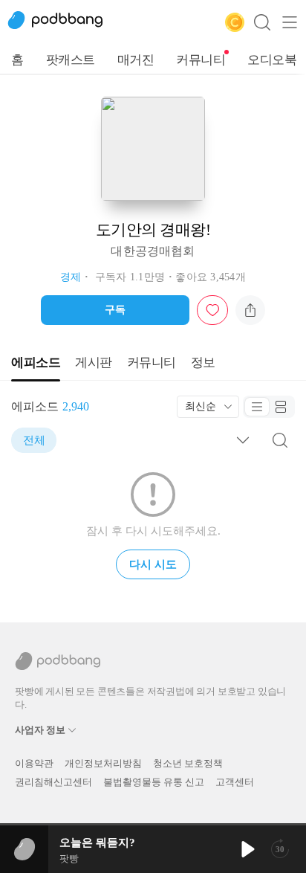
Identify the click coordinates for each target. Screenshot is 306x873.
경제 (71, 277)
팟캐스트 (70, 60)
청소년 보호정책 (188, 763)
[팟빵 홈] (63, 22)
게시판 (93, 362)
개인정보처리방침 (103, 763)
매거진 (135, 60)
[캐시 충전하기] (234, 22)
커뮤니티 (200, 60)
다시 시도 (153, 564)
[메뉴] (289, 22)
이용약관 (34, 763)
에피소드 (35, 362)
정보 (203, 362)
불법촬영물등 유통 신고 (153, 781)
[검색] (262, 22)
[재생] (246, 849)
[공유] (250, 310)
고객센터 (234, 781)
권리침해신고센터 (53, 781)
